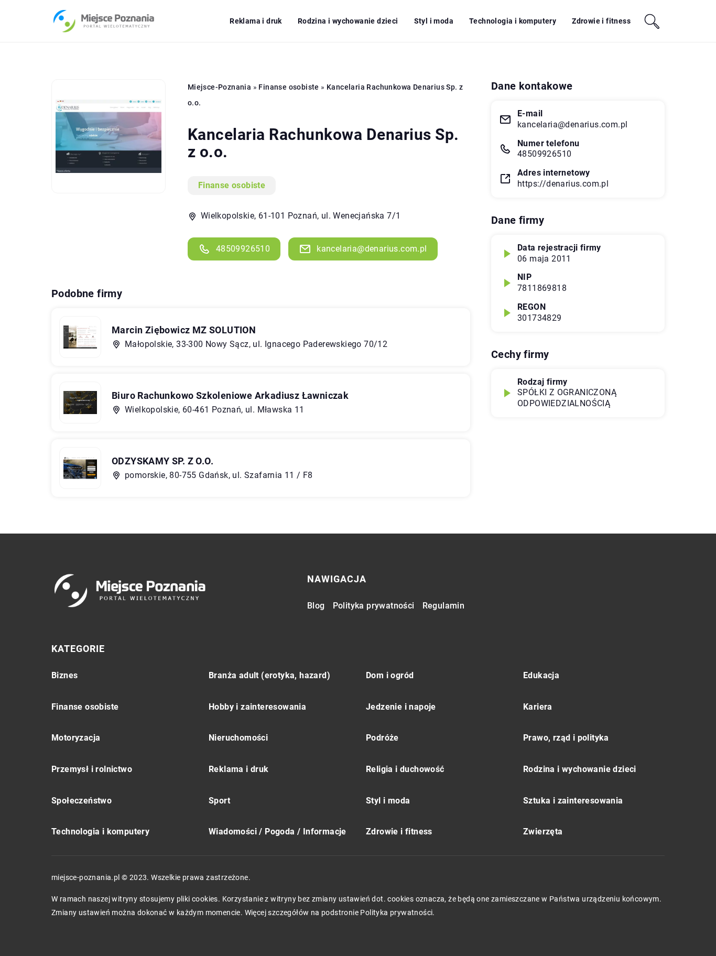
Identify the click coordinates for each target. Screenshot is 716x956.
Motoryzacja (75, 738)
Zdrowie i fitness (601, 21)
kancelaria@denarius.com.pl (372, 249)
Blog (316, 606)
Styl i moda (433, 21)
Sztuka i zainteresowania (573, 801)
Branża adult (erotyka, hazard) (269, 675)
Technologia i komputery (512, 21)
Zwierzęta (543, 831)
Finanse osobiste (231, 185)
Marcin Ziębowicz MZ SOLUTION (184, 329)
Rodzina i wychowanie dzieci (348, 21)
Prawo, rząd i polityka (566, 738)
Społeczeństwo (81, 801)
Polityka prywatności (374, 606)
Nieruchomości (238, 738)
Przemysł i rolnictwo (91, 769)
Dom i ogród (390, 675)
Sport (219, 801)
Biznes (64, 675)
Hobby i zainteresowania (257, 707)
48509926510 (243, 249)
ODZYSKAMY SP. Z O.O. (162, 460)
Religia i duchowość (405, 769)
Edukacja (541, 675)
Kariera (537, 707)
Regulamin (443, 606)
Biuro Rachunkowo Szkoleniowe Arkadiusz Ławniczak (230, 395)
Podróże (382, 738)
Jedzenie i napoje (401, 707)
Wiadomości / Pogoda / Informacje (277, 831)
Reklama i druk (256, 21)
